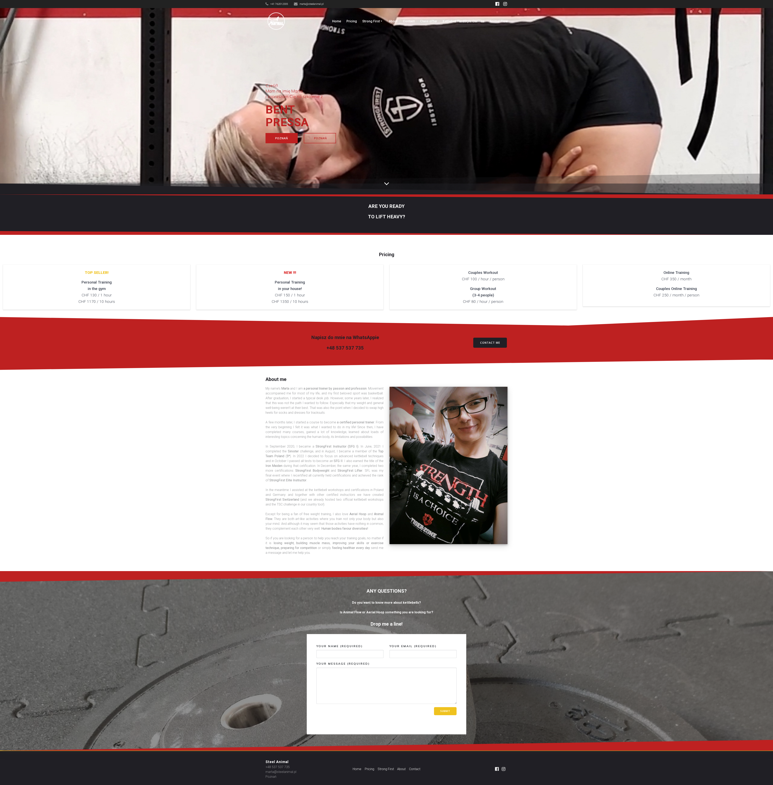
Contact (409, 21)
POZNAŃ (281, 138)
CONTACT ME (490, 343)
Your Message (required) (343, 663)
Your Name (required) (339, 646)
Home (336, 21)
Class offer (428, 21)
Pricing (351, 21)
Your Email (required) (413, 646)
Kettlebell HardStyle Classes (463, 21)
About (393, 21)
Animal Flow (499, 21)
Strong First (371, 21)
